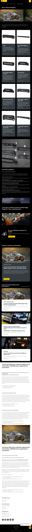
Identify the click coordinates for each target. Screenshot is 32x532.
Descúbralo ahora (11, 236)
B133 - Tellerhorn (4, 508)
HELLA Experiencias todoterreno (6, 514)
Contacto (16, 528)
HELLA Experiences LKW (5, 516)
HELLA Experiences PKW (5, 513)
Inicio (4, 3)
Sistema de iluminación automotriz (11, 3)
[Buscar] (27, 1)
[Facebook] (8, 520)
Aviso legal (16, 525)
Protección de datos (16, 527)
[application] (16, 219)
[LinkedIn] (3, 520)
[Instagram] (10, 520)
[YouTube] (5, 520)
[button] (16, 219)
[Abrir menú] (30, 1)
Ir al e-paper (27, 202)
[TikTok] (13, 520)
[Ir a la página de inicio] (2, 1)
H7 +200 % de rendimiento (6, 505)
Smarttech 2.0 (4, 507)
